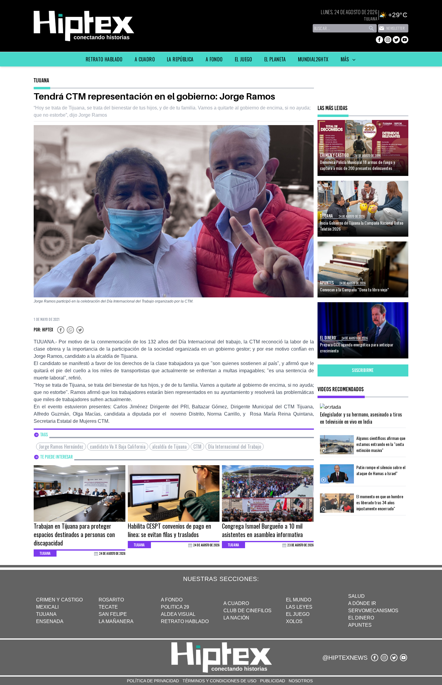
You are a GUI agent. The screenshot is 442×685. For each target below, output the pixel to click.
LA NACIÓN (236, 617)
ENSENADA (49, 621)
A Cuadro (145, 59)
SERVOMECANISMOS (373, 610)
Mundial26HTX (313, 59)
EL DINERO (361, 617)
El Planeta (275, 59)
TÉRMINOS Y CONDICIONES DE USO (219, 680)
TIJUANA (46, 614)
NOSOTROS (301, 680)
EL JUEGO (297, 614)
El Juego (243, 59)
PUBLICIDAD (272, 680)
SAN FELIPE (113, 614)
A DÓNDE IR (362, 603)
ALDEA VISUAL (178, 614)
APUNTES (360, 625)
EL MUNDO (298, 599)
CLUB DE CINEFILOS (247, 610)
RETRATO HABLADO (185, 621)
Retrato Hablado (104, 59)
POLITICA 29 (175, 607)
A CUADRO (236, 603)
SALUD (356, 596)
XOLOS (294, 621)
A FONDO (172, 599)
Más (346, 59)
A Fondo (214, 59)
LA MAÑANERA (116, 621)
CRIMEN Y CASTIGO (59, 599)
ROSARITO (111, 599)
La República (180, 59)
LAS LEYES (299, 607)
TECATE (108, 607)
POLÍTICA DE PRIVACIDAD (153, 680)
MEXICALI (47, 607)
